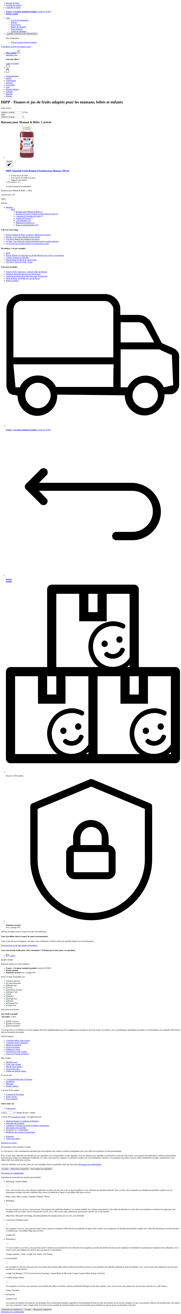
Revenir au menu (12, 3)
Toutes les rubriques (18, 31)
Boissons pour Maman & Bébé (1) (29, 212)
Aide (8, 18)
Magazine (10, 1084)
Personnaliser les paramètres (41, 1169)
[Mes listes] (8, 67)
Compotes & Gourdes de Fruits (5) (29, 216)
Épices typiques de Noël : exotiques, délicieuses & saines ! (28, 235)
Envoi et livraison (13, 1047)
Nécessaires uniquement (19, 1169)
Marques (9, 207)
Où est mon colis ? (13, 1069)
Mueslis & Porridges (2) (25, 223)
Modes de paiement (18, 27)
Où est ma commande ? (20, 20)
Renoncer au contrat (9, 1143)
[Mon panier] (93, 71)
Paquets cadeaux (12, 1086)
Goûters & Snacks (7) (24, 218)
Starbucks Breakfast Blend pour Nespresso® (23, 274)
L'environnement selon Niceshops (19, 1079)
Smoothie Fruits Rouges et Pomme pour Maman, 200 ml (37, 170)
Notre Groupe (11, 1097)
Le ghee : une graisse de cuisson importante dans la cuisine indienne (32, 241)
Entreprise (10, 1136)
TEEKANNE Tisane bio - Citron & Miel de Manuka (26, 272)
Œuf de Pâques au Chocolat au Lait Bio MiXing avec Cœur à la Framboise (35, 255)
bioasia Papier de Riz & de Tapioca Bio (21, 260)
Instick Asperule (12, 281)
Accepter (5, 1169)
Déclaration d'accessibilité (16, 1128)
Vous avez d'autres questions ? (17, 1054)
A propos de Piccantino (15, 1094)
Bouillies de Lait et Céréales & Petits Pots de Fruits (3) (37, 214)
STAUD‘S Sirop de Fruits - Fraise (19, 262)
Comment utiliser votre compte (18, 1040)
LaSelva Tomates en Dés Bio (17, 258)
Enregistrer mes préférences (12, 1309)
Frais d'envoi (16, 25)
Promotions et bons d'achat (16, 1052)
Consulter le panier (13, 7)
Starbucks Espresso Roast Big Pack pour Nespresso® (27, 276)
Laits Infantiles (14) (23, 221)
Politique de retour (13, 1049)
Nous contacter (17, 29)
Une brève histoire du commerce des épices (23, 239)
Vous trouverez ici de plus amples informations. (19, 945)
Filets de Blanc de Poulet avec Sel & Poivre (23, 278)
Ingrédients (10, 1082)
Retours (14, 22)
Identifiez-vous (11, 55)
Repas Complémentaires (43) (27, 225)
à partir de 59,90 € (28, 12)
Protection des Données (15, 1123)
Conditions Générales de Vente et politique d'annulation (27, 1125)
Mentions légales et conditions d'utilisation (22, 1121)
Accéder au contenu (13, 5)
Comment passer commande (17, 1043)
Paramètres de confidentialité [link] (17, 1130)
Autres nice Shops (13, 1139)
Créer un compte (12, 63)
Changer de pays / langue (25, 1113)
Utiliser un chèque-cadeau (16, 1071)
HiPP (13, 209)
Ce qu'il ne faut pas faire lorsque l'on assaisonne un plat (27, 244)
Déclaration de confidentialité (89, 1164)
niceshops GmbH (18, 1117)
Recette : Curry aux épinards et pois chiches (23, 237)
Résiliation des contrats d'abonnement (20, 1132)
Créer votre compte (13, 1064)
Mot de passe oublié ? (14, 1067)
